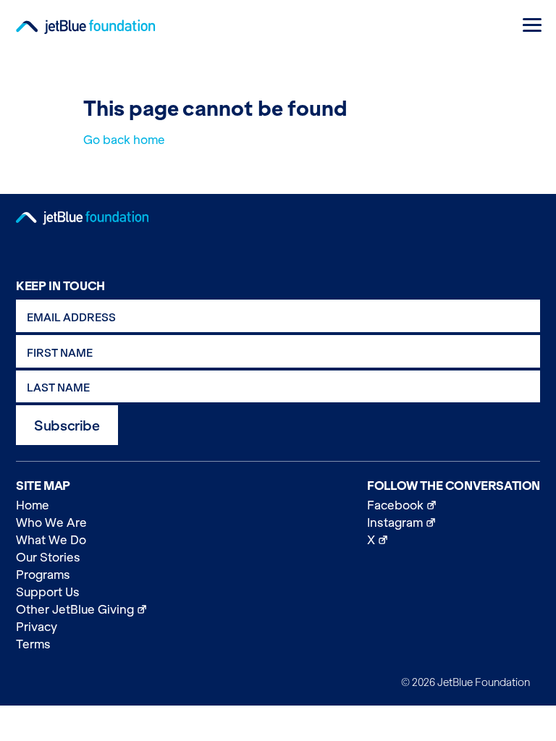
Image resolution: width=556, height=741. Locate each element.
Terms (33, 644)
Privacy (36, 626)
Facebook (453, 504)
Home (32, 505)
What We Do (51, 540)
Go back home (124, 139)
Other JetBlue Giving (81, 609)
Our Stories (48, 557)
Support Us (48, 592)
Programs (43, 574)
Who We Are (51, 522)
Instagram (453, 522)
